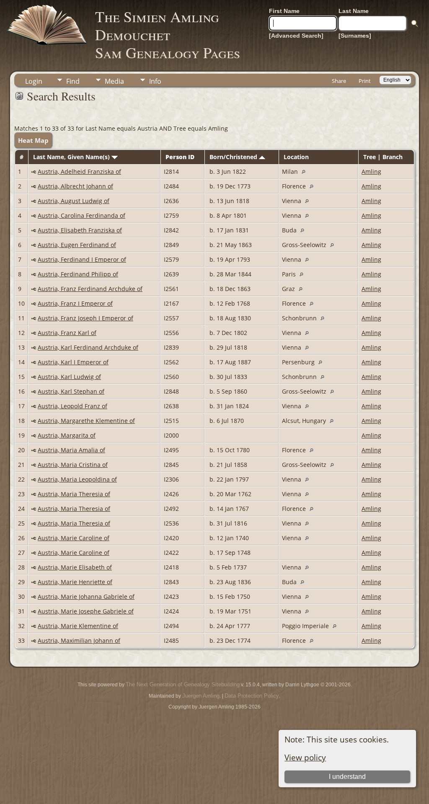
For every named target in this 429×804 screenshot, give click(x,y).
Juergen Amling (201, 696)
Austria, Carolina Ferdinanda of (81, 215)
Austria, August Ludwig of (73, 201)
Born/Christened (234, 157)
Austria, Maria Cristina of (73, 465)
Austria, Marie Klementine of (78, 626)
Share (339, 81)
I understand (347, 776)
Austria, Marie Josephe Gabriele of (86, 611)
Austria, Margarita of (67, 435)
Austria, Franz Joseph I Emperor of (85, 318)
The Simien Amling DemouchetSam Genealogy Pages (167, 34)
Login (33, 81)
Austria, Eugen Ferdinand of (77, 245)
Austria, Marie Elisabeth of (75, 567)
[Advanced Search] (296, 35)
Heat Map (33, 140)
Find (73, 81)
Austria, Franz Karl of (67, 333)
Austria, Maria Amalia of (71, 450)
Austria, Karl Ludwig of (69, 377)
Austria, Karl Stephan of (71, 391)
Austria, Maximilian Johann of (79, 640)
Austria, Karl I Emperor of (73, 362)
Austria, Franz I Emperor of (75, 303)
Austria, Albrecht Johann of (75, 186)
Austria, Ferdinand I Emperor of (82, 259)
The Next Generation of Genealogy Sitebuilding (183, 684)
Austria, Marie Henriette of (75, 582)
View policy (305, 757)
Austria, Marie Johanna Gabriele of (86, 596)
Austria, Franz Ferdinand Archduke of (90, 289)
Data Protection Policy (252, 696)
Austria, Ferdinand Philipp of (78, 274)
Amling (371, 171)
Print (365, 81)
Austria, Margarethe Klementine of (86, 421)
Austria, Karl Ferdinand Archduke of (88, 347)
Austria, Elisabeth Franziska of (80, 230)
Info (155, 81)
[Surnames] (355, 35)
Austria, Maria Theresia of (74, 494)
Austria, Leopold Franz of (72, 406)
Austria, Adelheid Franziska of (79, 171)
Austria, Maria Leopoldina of (77, 479)
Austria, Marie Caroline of (73, 538)
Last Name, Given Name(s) (72, 157)
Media (114, 81)
